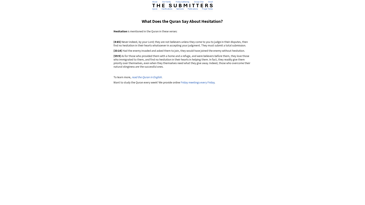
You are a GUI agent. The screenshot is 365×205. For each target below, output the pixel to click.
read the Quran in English (147, 77)
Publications (193, 9)
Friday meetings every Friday (198, 82)
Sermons (180, 9)
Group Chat (198, 2)
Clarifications (167, 9)
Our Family (166, 2)
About (154, 2)
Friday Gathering (182, 2)
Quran (154, 9)
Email (210, 2)
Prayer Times (207, 9)
